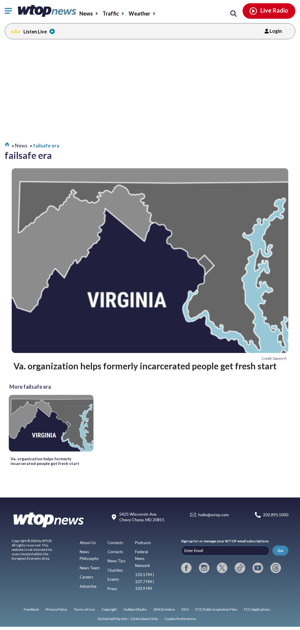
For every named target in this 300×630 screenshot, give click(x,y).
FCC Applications (257, 609)
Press (112, 588)
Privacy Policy (56, 609)
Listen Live (35, 31)
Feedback (31, 609)
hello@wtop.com (213, 514)
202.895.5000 (275, 514)
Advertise (88, 586)
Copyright (109, 609)
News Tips (116, 560)
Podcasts (143, 542)
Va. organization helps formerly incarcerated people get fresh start (145, 366)
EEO (185, 609)
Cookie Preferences (180, 619)
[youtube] (258, 568)
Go (280, 550)
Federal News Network (142, 558)
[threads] (275, 568)
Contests (115, 542)
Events (113, 579)
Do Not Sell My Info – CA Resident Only (128, 619)
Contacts (115, 551)
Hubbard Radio (135, 609)
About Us (88, 542)
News (86, 13)
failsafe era (46, 145)
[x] (222, 568)
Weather (139, 13)
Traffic (111, 13)
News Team (90, 568)
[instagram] (204, 568)
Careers (86, 577)
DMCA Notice (164, 609)
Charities (115, 570)
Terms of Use (84, 609)
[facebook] (186, 568)
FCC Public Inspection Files (216, 609)
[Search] (233, 13)
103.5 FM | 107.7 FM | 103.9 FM (144, 581)
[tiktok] (240, 568)
